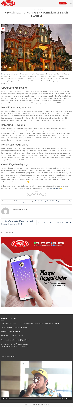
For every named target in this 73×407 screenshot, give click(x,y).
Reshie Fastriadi (46, 21)
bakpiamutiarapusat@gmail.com (17, 340)
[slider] (35, 398)
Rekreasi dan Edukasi (36, 10)
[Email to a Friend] (38, 194)
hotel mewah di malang (36, 202)
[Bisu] (66, 399)
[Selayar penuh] (69, 399)
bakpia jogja (43, 201)
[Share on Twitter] (34, 194)
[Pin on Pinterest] (41, 194)
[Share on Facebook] (31, 194)
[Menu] (71, 3)
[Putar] (4, 399)
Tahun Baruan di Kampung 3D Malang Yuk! (53, 222)
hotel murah (47, 202)
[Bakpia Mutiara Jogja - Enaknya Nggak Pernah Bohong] (8, 3)
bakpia (37, 201)
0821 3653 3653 (20, 336)
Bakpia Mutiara (54, 188)
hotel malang (25, 202)
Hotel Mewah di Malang (9, 74)
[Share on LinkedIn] (44, 194)
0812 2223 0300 (16, 331)
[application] (36, 380)
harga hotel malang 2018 (63, 201)
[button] (36, 380)
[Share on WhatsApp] (28, 194)
